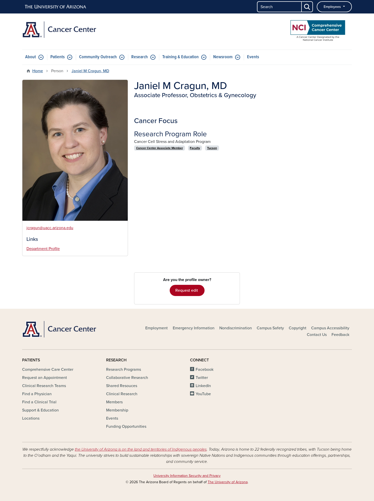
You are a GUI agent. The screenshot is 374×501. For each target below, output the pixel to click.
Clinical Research (121, 393)
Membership (117, 410)
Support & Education (40, 410)
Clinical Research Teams (44, 385)
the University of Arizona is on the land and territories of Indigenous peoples (141, 449)
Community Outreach (98, 57)
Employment (156, 328)
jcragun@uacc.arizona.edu (49, 227)
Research (139, 57)
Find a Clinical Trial (39, 402)
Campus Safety (270, 328)
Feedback (340, 334)
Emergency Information (193, 328)
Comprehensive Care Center (47, 369)
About (30, 57)
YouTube (203, 393)
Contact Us (317, 334)
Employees (333, 7)
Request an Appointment (44, 377)
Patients (57, 57)
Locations (30, 418)
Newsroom (223, 57)
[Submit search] (307, 6)
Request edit (187, 290)
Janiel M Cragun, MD (90, 70)
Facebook (204, 369)
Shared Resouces (121, 385)
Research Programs (123, 369)
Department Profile (43, 248)
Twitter (202, 377)
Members (114, 402)
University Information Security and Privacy (187, 476)
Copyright (297, 328)
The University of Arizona (228, 482)
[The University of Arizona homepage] (55, 7)
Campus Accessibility (330, 328)
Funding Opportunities (126, 426)
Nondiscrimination (235, 328)
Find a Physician (37, 393)
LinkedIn (203, 385)
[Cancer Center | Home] (75, 29)
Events (253, 57)
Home (37, 70)
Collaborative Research (127, 377)
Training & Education (180, 57)
